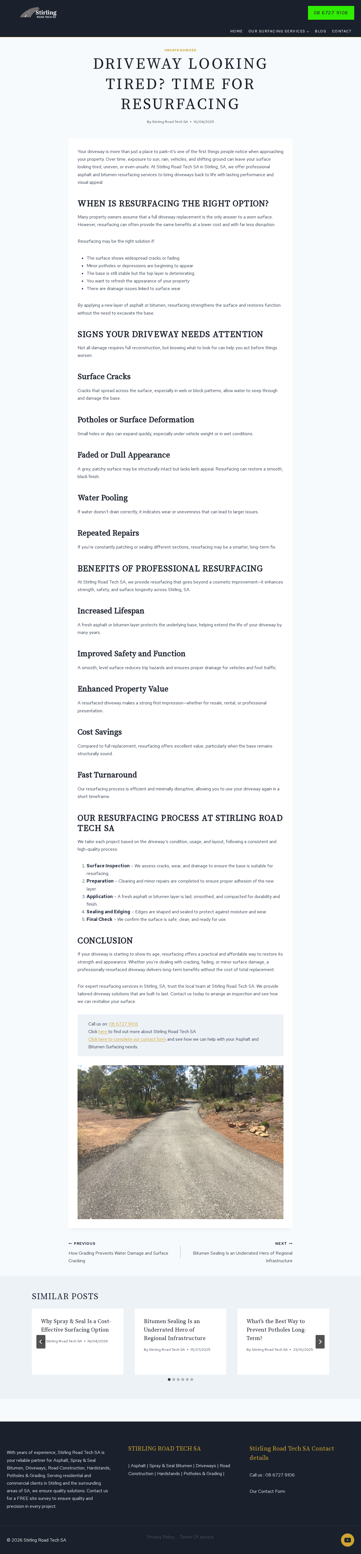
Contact (342, 31)
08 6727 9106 (331, 13)
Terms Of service (197, 1537)
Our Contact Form (267, 1491)
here (103, 1031)
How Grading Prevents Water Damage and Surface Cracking (118, 1252)
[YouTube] (347, 1540)
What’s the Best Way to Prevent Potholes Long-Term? (276, 1330)
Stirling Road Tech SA (170, 121)
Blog (320, 31)
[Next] (320, 1342)
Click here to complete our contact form (127, 1039)
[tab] (169, 1379)
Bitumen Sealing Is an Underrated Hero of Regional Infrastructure (242, 1252)
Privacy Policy (160, 1537)
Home (236, 31)
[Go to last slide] (40, 1342)
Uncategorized (180, 50)
